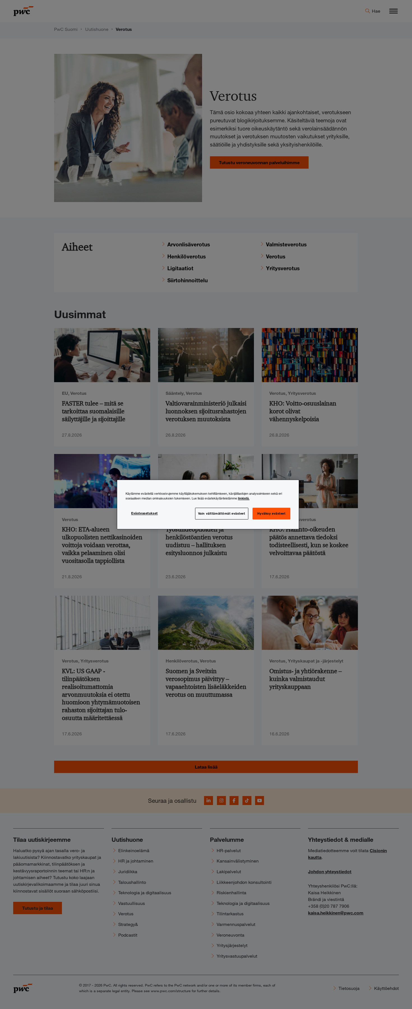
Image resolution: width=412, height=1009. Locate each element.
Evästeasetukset (144, 513)
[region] (208, 504)
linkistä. (243, 498)
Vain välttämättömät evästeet (221, 513)
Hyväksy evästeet (271, 513)
